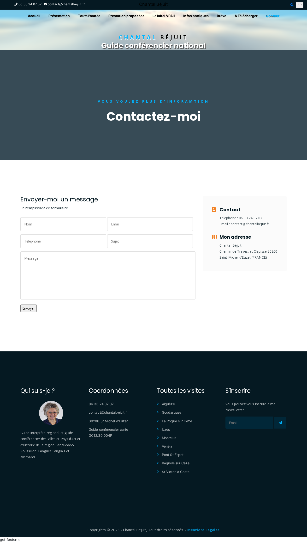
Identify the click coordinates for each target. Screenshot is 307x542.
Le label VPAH (164, 16)
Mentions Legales (203, 529)
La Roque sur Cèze (177, 421)
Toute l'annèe (89, 16)
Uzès (166, 429)
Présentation (59, 16)
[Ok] (280, 423)
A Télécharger (246, 16)
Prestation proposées (126, 16)
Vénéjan (168, 446)
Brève (221, 16)
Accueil (34, 16)
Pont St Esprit (172, 455)
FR (299, 5)
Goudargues (171, 412)
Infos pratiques (196, 16)
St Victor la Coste (175, 472)
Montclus (169, 438)
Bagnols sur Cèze (176, 463)
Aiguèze (168, 404)
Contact (272, 16)
